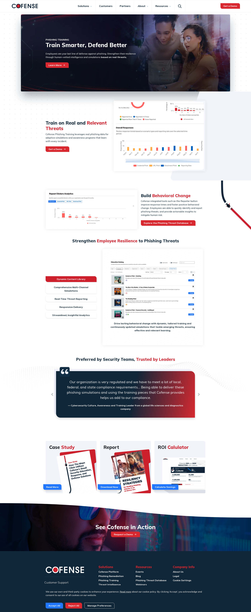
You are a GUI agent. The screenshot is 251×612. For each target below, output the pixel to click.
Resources (162, 6)
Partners (125, 6)
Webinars (141, 584)
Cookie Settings (182, 580)
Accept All (54, 605)
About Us (178, 571)
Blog (138, 576)
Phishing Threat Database (151, 580)
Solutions (84, 6)
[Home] (25, 5)
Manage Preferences (99, 605)
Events (140, 571)
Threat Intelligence (109, 584)
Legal (176, 576)
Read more (125, 591)
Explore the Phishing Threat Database (166, 223)
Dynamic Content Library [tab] (71, 279)
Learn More (55, 65)
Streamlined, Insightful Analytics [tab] (71, 315)
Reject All (73, 605)
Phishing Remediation (111, 576)
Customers (105, 6)
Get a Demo (230, 6)
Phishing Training (108, 580)
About (142, 6)
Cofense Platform (108, 571)
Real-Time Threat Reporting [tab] (71, 298)
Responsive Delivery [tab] (71, 307)
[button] (52, 394)
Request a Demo (123, 534)
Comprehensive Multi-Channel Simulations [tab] (71, 289)
